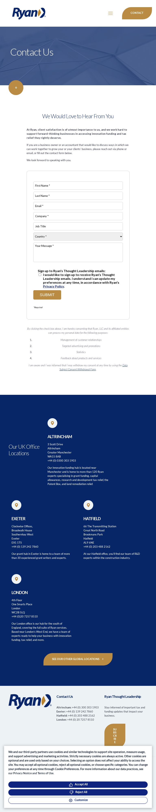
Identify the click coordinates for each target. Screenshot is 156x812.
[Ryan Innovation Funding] (25, 13)
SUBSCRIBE (115, 736)
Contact (137, 13)
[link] (16, 87)
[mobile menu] (110, 13)
